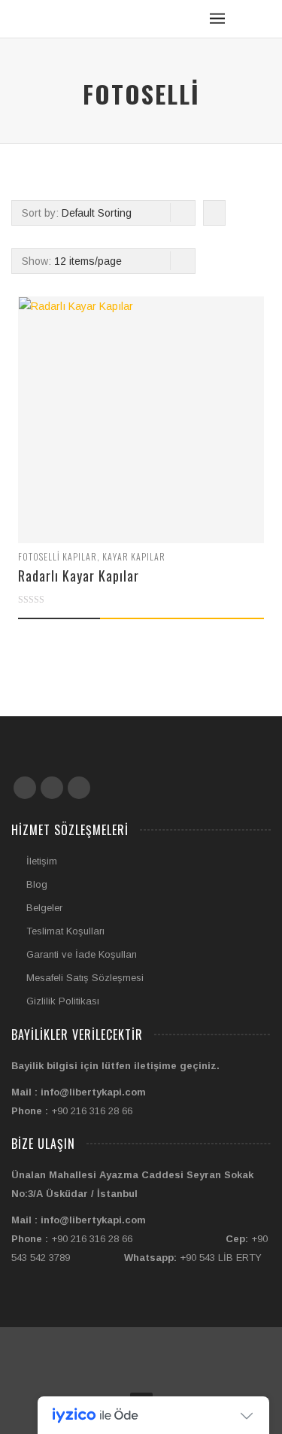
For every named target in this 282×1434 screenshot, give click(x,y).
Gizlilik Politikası (62, 1001)
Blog (36, 884)
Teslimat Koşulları (65, 931)
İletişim (41, 861)
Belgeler (44, 907)
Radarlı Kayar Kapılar (78, 575)
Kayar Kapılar (133, 556)
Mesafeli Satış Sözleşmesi (85, 977)
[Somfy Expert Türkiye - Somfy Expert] (65, 11)
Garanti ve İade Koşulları (81, 954)
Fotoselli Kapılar (57, 556)
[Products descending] (212, 213)
